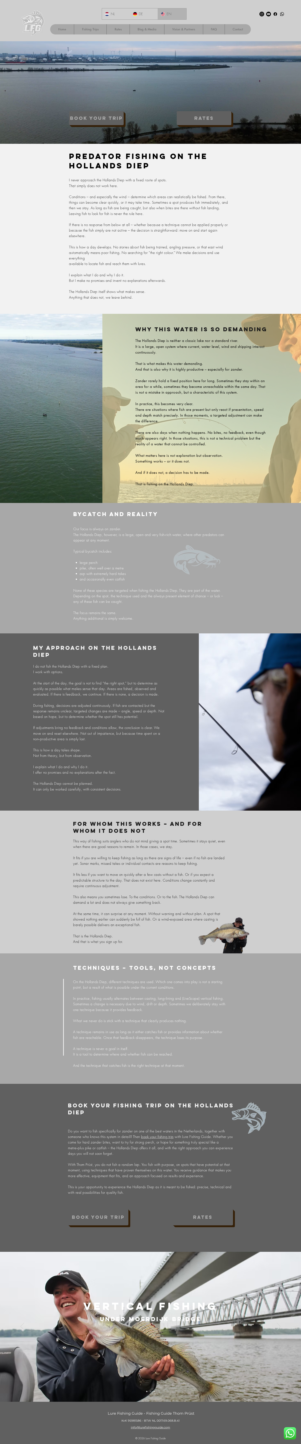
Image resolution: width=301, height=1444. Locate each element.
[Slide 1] (150, 1391)
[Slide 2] (154, 1391)
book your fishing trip (157, 1136)
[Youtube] (268, 14)
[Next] (279, 1327)
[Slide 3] (146, 1391)
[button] (90, 29)
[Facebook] (275, 14)
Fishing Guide (158, 1438)
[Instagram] (261, 14)
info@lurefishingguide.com (150, 1427)
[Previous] (22, 1327)
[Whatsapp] (282, 14)
